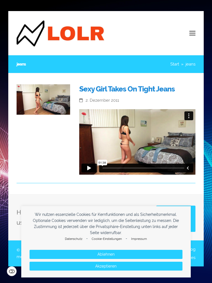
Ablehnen (106, 254)
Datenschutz (73, 239)
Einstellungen (12, 271)
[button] (192, 33)
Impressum (139, 239)
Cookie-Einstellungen (107, 239)
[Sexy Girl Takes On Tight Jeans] (43, 99)
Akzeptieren (105, 266)
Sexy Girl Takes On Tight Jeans (127, 89)
